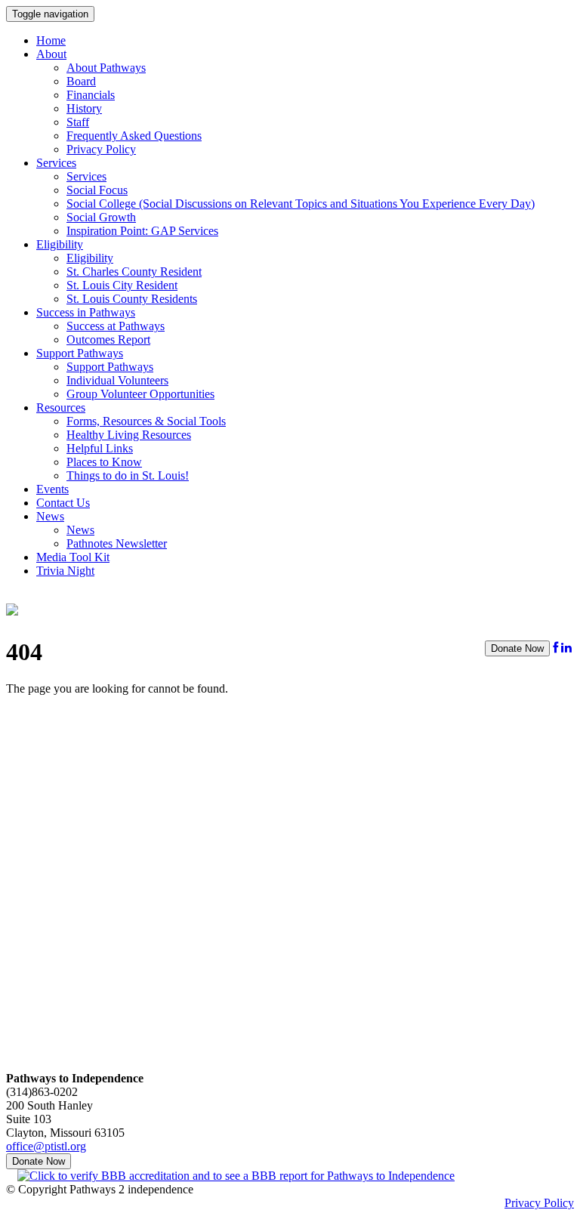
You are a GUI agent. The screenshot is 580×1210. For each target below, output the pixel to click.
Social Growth (101, 217)
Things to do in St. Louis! (127, 475)
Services (56, 162)
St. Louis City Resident (121, 285)
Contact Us (63, 502)
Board (81, 81)
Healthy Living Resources (128, 434)
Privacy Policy (101, 149)
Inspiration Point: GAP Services (142, 230)
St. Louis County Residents (131, 298)
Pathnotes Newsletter (116, 543)
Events (52, 489)
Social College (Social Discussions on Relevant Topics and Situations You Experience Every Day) (300, 203)
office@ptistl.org (46, 1146)
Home (51, 40)
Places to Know (104, 461)
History (84, 108)
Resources (60, 407)
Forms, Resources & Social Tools (146, 421)
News (50, 516)
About (51, 54)
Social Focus (97, 190)
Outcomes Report (108, 339)
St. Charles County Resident (134, 271)
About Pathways (106, 67)
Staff (77, 122)
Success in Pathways (85, 312)
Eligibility (59, 244)
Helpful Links (99, 448)
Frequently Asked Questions (134, 135)
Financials (90, 94)
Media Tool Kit (73, 557)
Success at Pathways (115, 325)
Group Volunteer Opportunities (140, 393)
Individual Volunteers (117, 380)
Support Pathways (79, 353)
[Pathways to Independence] (12, 607)
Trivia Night (65, 570)
